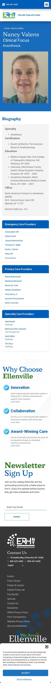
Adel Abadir (10, 321)
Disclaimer (12, 608)
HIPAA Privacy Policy (17, 612)
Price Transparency (16, 617)
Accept (26, 673)
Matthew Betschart (13, 281)
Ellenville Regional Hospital (29, 15)
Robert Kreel (10, 236)
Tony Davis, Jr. (11, 294)
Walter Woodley (12, 303)
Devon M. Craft (11, 285)
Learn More (15, 402)
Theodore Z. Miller (13, 245)
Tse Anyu (9, 343)
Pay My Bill (12, 594)
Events (10, 576)
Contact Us (12, 603)
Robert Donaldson (13, 290)
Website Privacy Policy (18, 621)
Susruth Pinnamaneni (14, 298)
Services (11, 599)
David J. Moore (11, 249)
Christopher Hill (11, 232)
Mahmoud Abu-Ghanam (15, 329)
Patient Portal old (16, 590)
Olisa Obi (9, 254)
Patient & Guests (15, 585)
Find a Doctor (14, 580)
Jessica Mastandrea (14, 240)
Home (6, 28)
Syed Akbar (10, 336)
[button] (46, 646)
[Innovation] (6, 387)
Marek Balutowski (13, 277)
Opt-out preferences (24, 679)
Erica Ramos (10, 258)
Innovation (20, 387)
